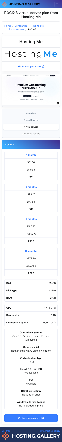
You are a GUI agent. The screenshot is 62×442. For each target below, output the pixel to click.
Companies (20, 25)
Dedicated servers (31, 133)
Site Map (6, 431)
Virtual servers (16, 29)
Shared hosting (31, 120)
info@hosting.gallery (50, 431)
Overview (31, 113)
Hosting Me (37, 25)
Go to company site (29, 66)
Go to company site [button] (30, 418)
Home (7, 25)
